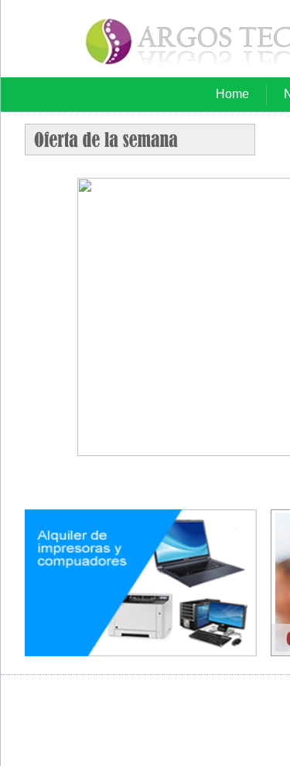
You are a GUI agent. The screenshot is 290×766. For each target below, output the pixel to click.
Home (232, 93)
